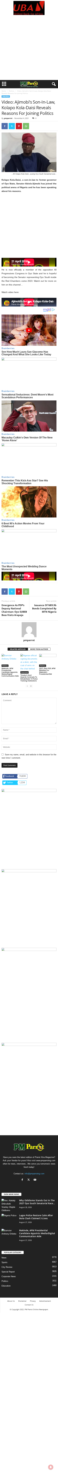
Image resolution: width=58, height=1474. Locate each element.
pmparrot (8, 118)
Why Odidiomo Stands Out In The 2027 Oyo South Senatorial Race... (37, 1202)
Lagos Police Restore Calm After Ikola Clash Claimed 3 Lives (36, 1217)
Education (6, 1286)
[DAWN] (29, 1071)
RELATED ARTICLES (18, 649)
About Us (11, 1301)
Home (4, 91)
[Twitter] (12, 126)
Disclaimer (22, 1301)
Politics (11, 91)
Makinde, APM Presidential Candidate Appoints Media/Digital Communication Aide (10, 672)
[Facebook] (5, 126)
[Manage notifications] (50, 1467)
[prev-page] (27, 686)
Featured (24, 672)
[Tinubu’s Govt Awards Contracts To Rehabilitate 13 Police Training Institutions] (29, 664)
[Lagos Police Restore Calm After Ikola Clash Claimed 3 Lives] (9, 1220)
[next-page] (30, 686)
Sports (4, 1262)
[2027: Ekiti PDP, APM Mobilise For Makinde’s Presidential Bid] (47, 660)
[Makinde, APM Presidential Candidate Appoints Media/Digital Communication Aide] (10, 660)
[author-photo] (29, 629)
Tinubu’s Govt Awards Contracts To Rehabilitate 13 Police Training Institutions (29, 678)
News (4, 1258)
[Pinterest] (19, 126)
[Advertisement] (29, 49)
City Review (7, 1267)
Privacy (33, 1301)
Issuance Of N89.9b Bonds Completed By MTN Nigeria (44, 608)
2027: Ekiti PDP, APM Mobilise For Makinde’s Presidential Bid (47, 671)
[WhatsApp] (26, 126)
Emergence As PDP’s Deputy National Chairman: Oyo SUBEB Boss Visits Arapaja (14, 610)
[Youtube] (35, 1180)
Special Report (8, 1272)
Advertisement (45, 1301)
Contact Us (29, 1305)
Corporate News (9, 1276)
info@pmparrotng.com (34, 1173)
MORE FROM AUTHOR (39, 649)
